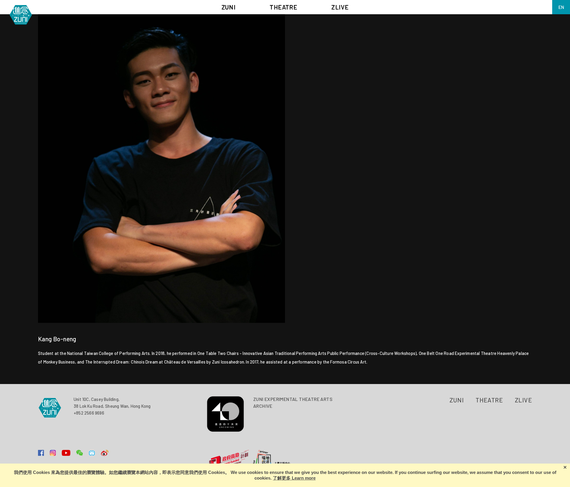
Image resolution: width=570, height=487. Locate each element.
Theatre (489, 400)
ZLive (523, 400)
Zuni (456, 400)
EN (561, 7)
